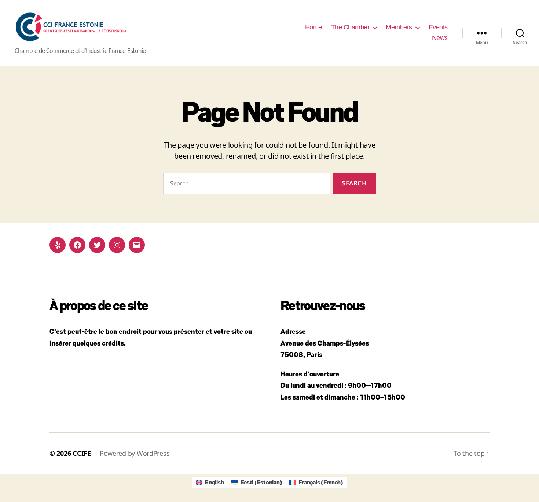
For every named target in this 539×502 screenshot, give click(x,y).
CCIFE (82, 453)
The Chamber (350, 27)
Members (399, 27)
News (440, 37)
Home (313, 27)
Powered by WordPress (135, 453)
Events (438, 27)
